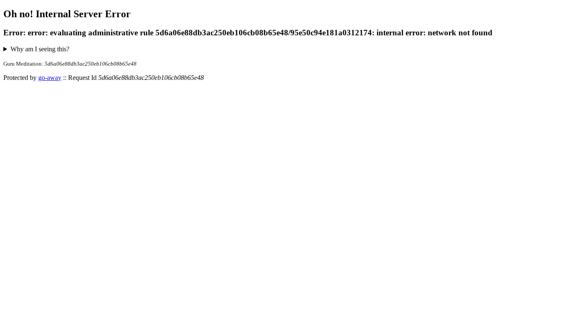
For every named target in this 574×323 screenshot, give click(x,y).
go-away (49, 77)
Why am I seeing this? (40, 49)
